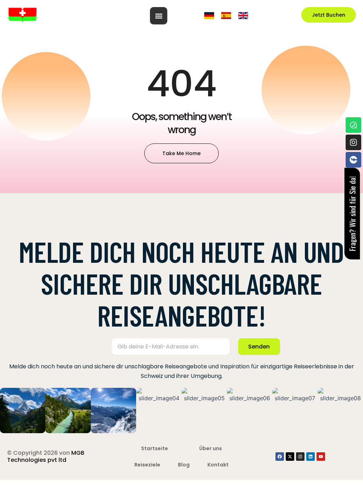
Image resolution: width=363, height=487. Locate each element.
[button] (158, 16)
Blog (184, 464)
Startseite (154, 448)
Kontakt (218, 464)
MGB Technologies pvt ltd (45, 456)
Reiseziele (147, 464)
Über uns (210, 448)
